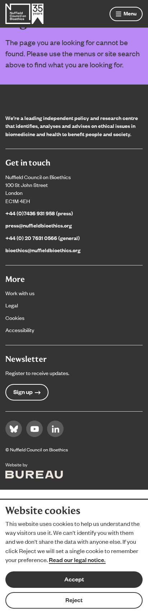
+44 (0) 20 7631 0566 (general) (42, 237)
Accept (74, 579)
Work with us (19, 293)
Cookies (14, 317)
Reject (74, 600)
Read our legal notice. (77, 560)
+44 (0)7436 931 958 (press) (39, 213)
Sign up (23, 392)
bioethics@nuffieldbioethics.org (42, 250)
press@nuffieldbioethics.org (38, 225)
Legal (11, 305)
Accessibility (19, 330)
